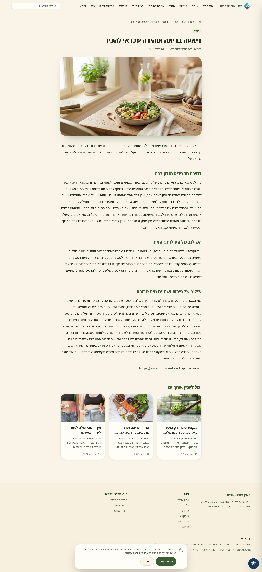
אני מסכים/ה (166, 561)
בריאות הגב (215, 544)
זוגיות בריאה (208, 550)
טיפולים (123, 6)
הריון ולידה (137, 6)
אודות (195, 6)
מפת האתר (183, 521)
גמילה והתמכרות (242, 550)
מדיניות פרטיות (118, 500)
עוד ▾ (83, 6)
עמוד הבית (208, 6)
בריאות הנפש (106, 6)
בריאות (183, 6)
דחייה (147, 561)
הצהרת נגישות (119, 511)
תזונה (172, 6)
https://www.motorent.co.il (159, 368)
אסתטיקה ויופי (156, 6)
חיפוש (185, 527)
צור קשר (184, 516)
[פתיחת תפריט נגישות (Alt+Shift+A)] (253, 563)
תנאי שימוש (120, 505)
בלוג (92, 6)
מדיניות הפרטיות (138, 553)
